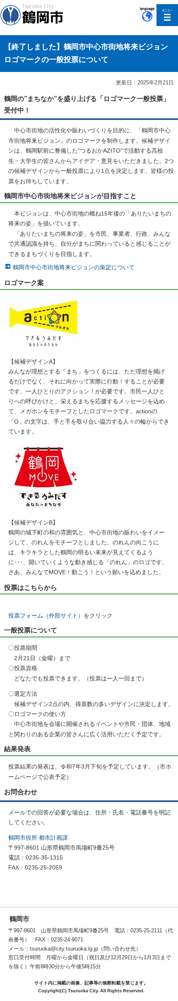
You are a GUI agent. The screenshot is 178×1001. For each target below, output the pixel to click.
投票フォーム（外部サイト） (46, 615)
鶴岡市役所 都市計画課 (38, 837)
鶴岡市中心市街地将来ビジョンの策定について (74, 267)
